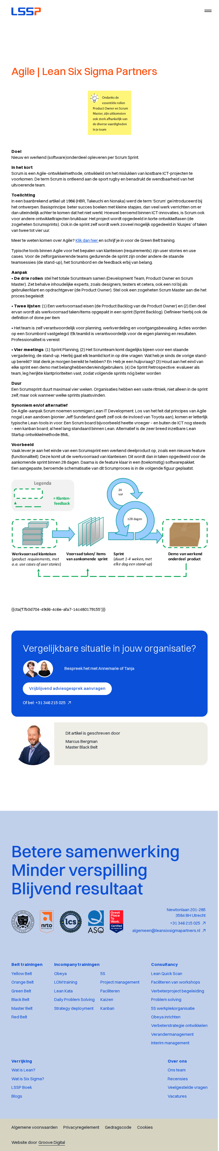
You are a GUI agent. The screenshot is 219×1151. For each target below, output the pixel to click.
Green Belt (21, 1039)
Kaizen (104, 1048)
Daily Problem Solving (72, 1048)
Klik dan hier (87, 240)
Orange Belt (22, 1031)
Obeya (58, 1022)
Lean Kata (61, 1039)
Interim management (166, 1091)
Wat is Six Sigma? (27, 1127)
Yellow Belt (21, 1022)
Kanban (105, 1056)
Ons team (172, 1118)
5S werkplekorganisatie (168, 1056)
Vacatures (172, 1144)
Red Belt (19, 1065)
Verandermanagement (168, 1082)
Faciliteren (108, 1039)
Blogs (16, 1144)
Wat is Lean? (23, 1118)
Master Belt (22, 1056)
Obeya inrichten (161, 1065)
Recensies (173, 1127)
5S (100, 1022)
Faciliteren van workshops (171, 1031)
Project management (117, 1031)
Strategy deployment (72, 1056)
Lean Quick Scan (162, 1022)
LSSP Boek (21, 1136)
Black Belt (20, 1048)
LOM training (63, 1031)
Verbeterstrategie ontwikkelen (175, 1074)
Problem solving (162, 1048)
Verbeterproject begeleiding (173, 1039)
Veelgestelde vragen (183, 1136)
